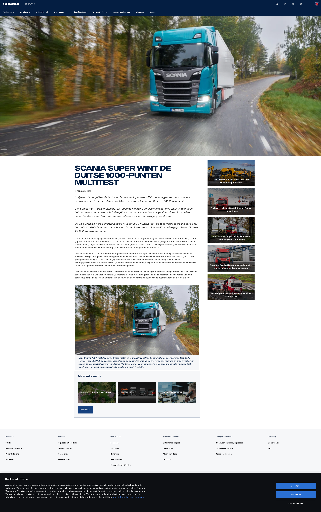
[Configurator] (301, 4)
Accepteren (296, 486)
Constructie (168, 448)
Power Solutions (12, 454)
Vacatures (114, 448)
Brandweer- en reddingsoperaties (229, 443)
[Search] (277, 4)
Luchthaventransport (224, 448)
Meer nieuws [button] (85, 410)
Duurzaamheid (116, 459)
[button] (309, 4)
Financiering (63, 454)
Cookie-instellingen (296, 503)
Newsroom (114, 454)
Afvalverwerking (170, 454)
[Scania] (11, 4)
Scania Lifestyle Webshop (120, 465)
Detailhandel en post (171, 443)
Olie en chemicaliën (224, 454)
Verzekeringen (64, 459)
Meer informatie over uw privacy (129, 497)
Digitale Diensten (65, 448)
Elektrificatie (273, 443)
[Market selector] (293, 4)
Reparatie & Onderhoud (67, 443)
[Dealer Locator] (285, 4)
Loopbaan (114, 443)
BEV (269, 448)
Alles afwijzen (296, 495)
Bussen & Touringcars (14, 448)
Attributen (10, 459)
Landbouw (167, 459)
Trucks (8, 443)
